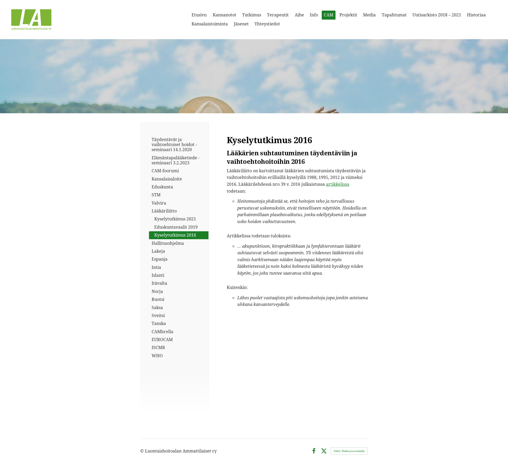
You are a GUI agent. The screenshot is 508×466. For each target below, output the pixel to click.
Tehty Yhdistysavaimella (349, 451)
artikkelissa (337, 184)
